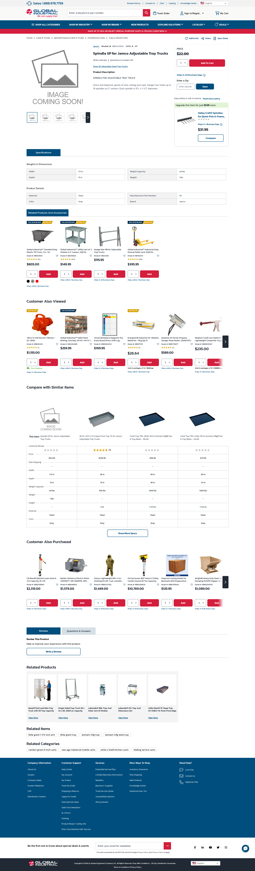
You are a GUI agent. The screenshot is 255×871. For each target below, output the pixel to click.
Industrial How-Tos (138, 791)
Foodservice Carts (96, 37)
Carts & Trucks (43, 37)
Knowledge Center (188, 3)
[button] (213, 3)
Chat (162, 3)
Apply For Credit (69, 796)
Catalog (172, 3)
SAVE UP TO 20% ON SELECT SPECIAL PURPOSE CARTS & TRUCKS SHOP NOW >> (127, 31)
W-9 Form (66, 812)
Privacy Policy (142, 852)
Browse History (133, 3)
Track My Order (68, 785)
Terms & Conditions (121, 867)
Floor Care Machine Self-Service (76, 829)
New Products (136, 780)
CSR (29, 791)
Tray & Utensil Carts (118, 37)
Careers (31, 774)
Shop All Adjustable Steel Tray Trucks (110, 66)
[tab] (44, 152)
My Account (67, 774)
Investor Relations (36, 785)
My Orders (66, 780)
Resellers (99, 780)
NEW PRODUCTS (140, 24)
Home (29, 37)
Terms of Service (158, 852)
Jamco (96, 46)
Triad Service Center (104, 791)
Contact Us (150, 3)
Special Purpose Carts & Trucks (69, 37)
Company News (34, 780)
